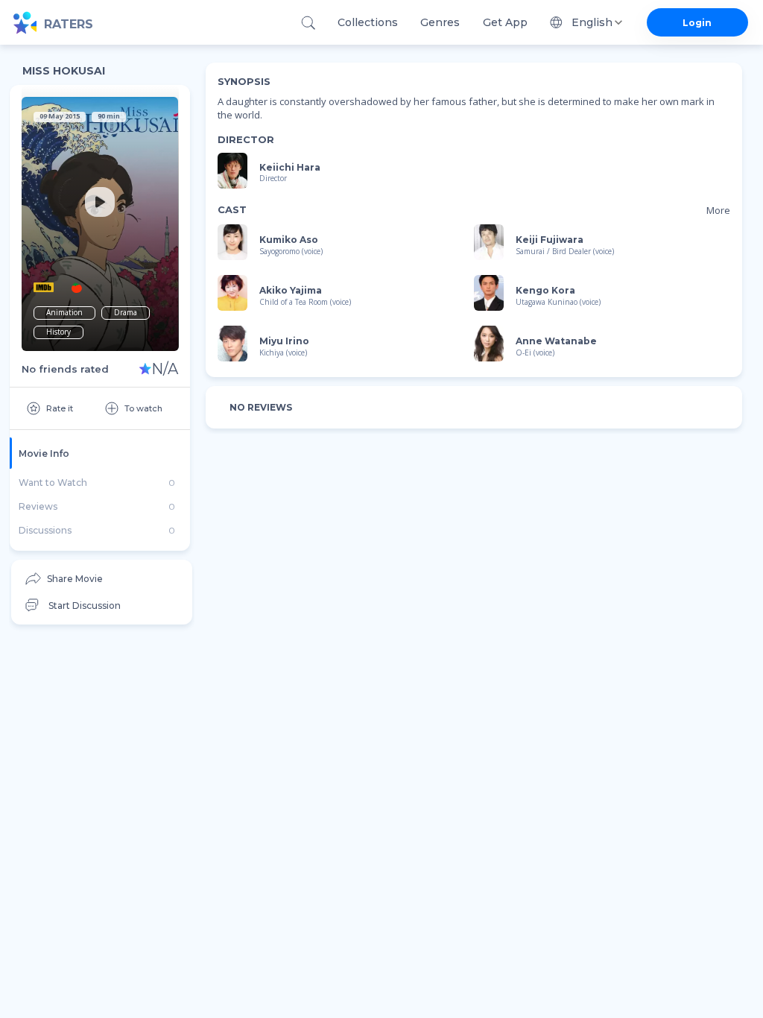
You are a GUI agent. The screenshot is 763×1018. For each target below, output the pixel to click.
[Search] (308, 23)
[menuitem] (101, 579)
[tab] (100, 453)
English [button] (592, 22)
